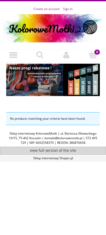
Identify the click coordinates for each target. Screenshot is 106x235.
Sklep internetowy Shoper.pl (53, 158)
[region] (53, 81)
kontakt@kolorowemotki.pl (63, 138)
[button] (13, 55)
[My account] (66, 55)
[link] (53, 79)
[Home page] (53, 27)
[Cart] (93, 55)
